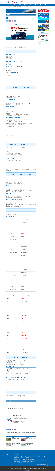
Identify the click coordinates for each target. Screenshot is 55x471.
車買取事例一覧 (19, 453)
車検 (25, 4)
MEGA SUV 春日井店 (16, 455)
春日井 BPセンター (23, 459)
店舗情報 (19, 4)
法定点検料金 (28, 461)
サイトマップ (23, 462)
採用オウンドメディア (45, 2)
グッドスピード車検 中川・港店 (44, 468)
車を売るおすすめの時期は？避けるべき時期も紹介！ (16, 444)
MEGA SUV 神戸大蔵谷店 (37, 455)
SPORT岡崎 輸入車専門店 (22, 457)
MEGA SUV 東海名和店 (32, 455)
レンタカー (35, 4)
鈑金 (30, 4)
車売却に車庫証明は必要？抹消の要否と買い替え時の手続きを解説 (16, 438)
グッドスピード (8, 16)
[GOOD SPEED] (12, 2)
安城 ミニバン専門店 (24, 456)
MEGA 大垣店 (20, 455)
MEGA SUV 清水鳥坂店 (42, 455)
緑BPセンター (27, 459)
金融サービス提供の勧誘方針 (17, 461)
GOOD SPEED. (28, 470)
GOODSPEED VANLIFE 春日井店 (30, 456)
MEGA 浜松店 (27, 455)
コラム (46, 4)
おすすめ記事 (27, 462)
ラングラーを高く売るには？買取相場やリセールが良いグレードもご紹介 (13, 432)
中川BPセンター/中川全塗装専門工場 (17, 459)
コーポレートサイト (37, 2)
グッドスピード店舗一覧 (16, 454)
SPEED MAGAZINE (31, 462)
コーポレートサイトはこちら (32, 461)
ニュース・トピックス (16, 462)
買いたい (9, 4)
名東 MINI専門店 (15, 456)
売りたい (14, 4)
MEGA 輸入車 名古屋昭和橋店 (43, 456)
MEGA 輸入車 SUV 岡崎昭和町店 (37, 456)
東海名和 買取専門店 (32, 468)
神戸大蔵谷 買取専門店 (36, 468)
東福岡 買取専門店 (40, 468)
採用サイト (31, 2)
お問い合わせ (20, 462)
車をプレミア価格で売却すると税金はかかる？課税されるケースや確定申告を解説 (30, 439)
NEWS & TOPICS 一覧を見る (45, 45)
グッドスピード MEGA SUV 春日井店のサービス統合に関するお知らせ (41, 36)
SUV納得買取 (15, 453)
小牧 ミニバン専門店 (20, 456)
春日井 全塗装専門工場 (31, 459)
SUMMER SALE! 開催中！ (41, 39)
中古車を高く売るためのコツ (9, 388)
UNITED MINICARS (27, 457)
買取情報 (11, 6)
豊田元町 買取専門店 (28, 468)
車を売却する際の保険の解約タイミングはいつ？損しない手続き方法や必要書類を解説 (30, 444)
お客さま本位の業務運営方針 (23, 461)
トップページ (7, 6)
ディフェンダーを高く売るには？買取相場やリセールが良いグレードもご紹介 (28, 432)
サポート (41, 4)
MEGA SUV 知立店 (24, 455)
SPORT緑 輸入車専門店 (16, 457)
